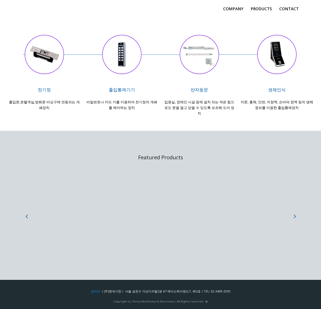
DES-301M (73, 211)
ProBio (182, 211)
